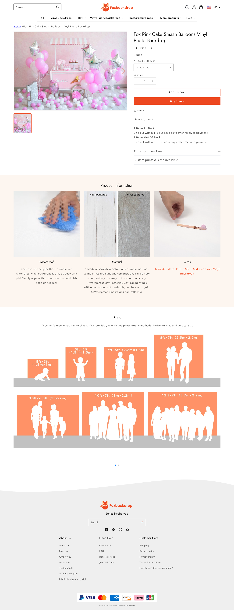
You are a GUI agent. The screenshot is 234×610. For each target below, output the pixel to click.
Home (17, 26)
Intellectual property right (73, 579)
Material (63, 551)
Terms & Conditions (150, 562)
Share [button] (140, 110)
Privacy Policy (147, 556)
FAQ (101, 551)
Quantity (138, 75)
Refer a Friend (107, 556)
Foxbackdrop (111, 605)
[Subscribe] (142, 522)
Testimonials (66, 568)
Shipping (144, 545)
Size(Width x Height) (144, 61)
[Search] (57, 7)
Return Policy (146, 551)
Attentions (65, 562)
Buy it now (177, 101)
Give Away (65, 556)
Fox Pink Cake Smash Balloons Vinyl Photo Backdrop (56, 26)
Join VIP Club (106, 562)
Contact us (105, 545)
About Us (64, 545)
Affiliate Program (68, 573)
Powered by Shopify (126, 605)
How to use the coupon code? (156, 568)
